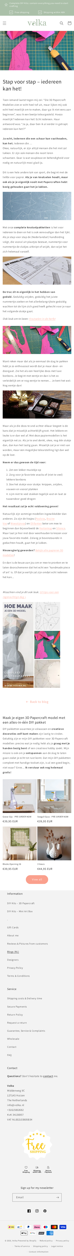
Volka (15, 1240)
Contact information (38, 1251)
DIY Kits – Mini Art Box (20, 911)
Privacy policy (62, 1240)
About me (13, 935)
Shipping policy (40, 1246)
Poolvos (40, 518)
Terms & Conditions (18, 975)
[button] (4, 23)
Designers (12, 959)
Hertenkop (45, 528)
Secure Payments (17, 1006)
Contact (11, 1046)
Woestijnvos (18, 523)
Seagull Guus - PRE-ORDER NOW (52, 816)
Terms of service (22, 1246)
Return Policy (15, 1014)
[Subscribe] (57, 1197)
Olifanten (36, 523)
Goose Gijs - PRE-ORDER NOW (17, 816)
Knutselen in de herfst (42, 318)
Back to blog (39, 702)
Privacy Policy (15, 967)
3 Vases (41, 864)
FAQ (9, 1055)
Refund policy (46, 1240)
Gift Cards (13, 927)
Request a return (17, 1022)
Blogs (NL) (13, 951)
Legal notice (57, 1246)
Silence (60, 528)
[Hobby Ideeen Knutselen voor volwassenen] (31, 687)
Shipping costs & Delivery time (24, 998)
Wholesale (13, 1038)
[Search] (62, 23)
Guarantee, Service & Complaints (26, 1030)
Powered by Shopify (27, 1240)
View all (37, 879)
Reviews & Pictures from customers (27, 943)
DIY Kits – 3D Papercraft (20, 903)
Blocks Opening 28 (12, 864)
